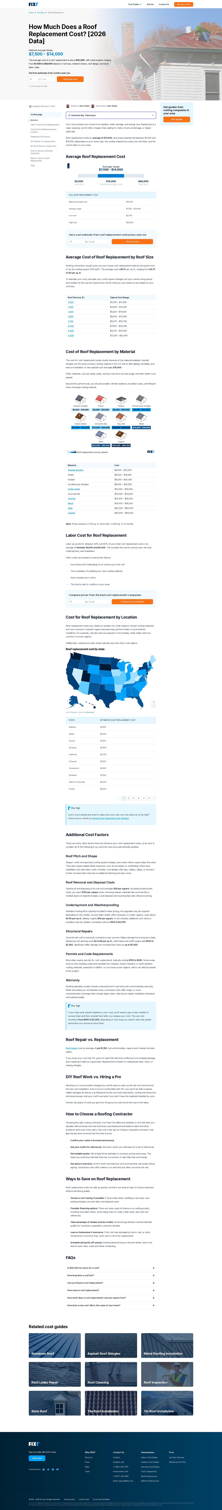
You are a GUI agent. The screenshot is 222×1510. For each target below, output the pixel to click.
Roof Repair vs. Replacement (43, 141)
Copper (71, 513)
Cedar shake (74, 489)
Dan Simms (85, 106)
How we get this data (38, 86)
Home (31, 12)
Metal (70, 503)
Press (87, 1462)
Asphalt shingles (75, 470)
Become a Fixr (183, 4)
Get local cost (70, 79)
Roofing (41, 12)
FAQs (33, 165)
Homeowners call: (120, 1471)
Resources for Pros (177, 1462)
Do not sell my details (101, 1499)
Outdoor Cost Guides (150, 1462)
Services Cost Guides (150, 1467)
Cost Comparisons (149, 1471)
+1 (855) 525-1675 (120, 1467)
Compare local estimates (132, 602)
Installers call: (118, 1462)
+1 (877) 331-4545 (121, 1476)
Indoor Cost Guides (149, 1457)
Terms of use (84, 1499)
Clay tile (72, 498)
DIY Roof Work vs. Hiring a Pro (43, 146)
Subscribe (37, 1458)
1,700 (70, 321)
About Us (89, 1457)
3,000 (71, 335)
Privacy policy (69, 1499)
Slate (70, 508)
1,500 (70, 311)
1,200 (70, 307)
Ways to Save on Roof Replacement (40, 159)
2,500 (71, 330)
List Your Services (176, 1457)
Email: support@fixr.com (123, 1481)
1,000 (70, 302)
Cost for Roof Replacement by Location (43, 130)
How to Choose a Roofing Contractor (42, 152)
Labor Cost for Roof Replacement (45, 125)
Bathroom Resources (150, 1481)
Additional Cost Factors (40, 137)
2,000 (71, 326)
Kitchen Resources (149, 1476)
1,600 (70, 316)
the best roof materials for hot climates (110, 818)
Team (87, 1471)
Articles (150, 4)
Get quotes (176, 119)
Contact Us (164, 4)
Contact (116, 1457)
